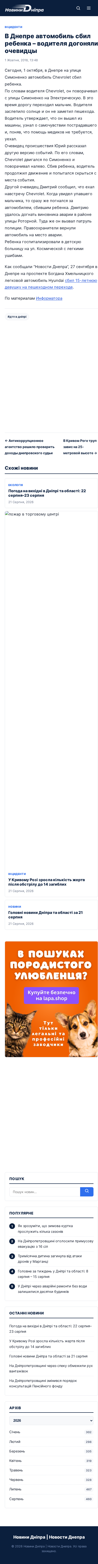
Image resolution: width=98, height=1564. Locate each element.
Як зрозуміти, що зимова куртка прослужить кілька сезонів (45, 1228)
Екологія (15, 485)
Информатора (49, 298)
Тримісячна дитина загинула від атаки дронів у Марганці (50, 1259)
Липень (50, 1489)
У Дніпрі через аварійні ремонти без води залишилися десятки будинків (52, 1289)
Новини (14, 906)
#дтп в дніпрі (17, 316)
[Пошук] (78, 8)
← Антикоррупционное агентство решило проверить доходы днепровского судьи (29, 447)
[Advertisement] (49, 376)
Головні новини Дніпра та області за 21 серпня (45, 914)
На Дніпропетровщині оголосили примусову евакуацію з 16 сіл (55, 1244)
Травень (50, 1470)
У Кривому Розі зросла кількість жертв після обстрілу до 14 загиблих (46, 882)
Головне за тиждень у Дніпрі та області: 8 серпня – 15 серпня (53, 1274)
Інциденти (13, 27)
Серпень (50, 1499)
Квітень (50, 1461)
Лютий (50, 1442)
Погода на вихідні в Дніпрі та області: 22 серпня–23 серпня (47, 493)
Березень (50, 1451)
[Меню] (88, 8)
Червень (50, 1480)
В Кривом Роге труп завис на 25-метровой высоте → (80, 447)
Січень (50, 1432)
